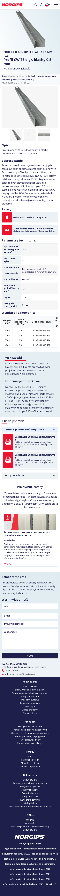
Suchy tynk (30, 706)
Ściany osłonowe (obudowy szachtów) (30, 693)
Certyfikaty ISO (30, 780)
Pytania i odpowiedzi (30, 766)
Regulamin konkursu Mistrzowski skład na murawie (30, 848)
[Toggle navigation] (55, 4)
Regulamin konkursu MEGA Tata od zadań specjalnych (30, 853)
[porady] (30, 522)
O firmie (30, 820)
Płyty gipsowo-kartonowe (30, 726)
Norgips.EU (51, 884)
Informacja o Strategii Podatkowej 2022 (30, 879)
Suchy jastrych (30, 713)
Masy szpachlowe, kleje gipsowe (30, 736)
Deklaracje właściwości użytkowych (25, 429)
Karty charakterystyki (30, 800)
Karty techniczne (14, 475)
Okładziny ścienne (30, 709)
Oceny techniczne (30, 793)
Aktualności (30, 823)
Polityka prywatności (30, 843)
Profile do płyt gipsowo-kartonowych (40, 76)
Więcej (7, 563)
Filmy (30, 756)
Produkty (19, 76)
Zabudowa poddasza (30, 703)
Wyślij (30, 655)
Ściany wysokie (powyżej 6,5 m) (30, 689)
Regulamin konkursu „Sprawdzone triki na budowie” (30, 858)
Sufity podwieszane (30, 696)
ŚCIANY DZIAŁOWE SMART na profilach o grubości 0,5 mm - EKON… (27, 534)
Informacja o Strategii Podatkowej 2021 (30, 874)
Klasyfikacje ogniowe (30, 786)
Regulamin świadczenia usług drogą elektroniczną (30, 863)
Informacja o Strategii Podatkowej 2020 (30, 869)
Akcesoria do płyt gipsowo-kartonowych (30, 733)
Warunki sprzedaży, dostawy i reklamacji (30, 826)
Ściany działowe (30, 686)
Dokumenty (30, 775)
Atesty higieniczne (30, 790)
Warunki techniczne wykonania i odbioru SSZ (30, 806)
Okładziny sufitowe (30, 699)
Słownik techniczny (30, 763)
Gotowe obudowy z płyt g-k (30, 743)
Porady (30, 751)
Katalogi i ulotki (30, 803)
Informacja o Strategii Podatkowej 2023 (23, 884)
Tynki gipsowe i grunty (30, 739)
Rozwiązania (30, 681)
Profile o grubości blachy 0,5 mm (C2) (27, 53)
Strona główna (8, 76)
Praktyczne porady (30, 760)
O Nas (30, 815)
